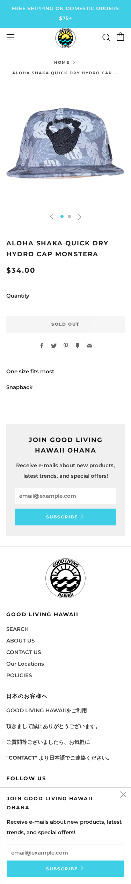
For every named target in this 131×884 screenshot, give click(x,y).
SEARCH (17, 629)
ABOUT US (20, 640)
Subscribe (62, 516)
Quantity (17, 295)
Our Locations (25, 663)
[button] (62, 216)
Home (62, 62)
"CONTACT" (21, 757)
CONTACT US (23, 652)
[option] (65, 145)
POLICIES (19, 675)
